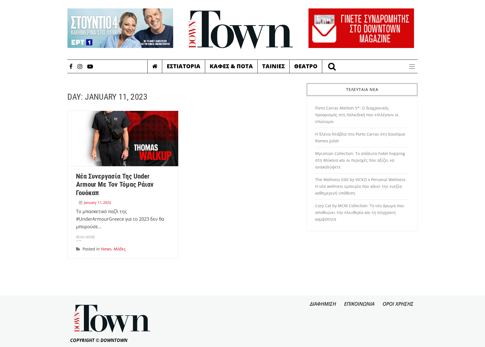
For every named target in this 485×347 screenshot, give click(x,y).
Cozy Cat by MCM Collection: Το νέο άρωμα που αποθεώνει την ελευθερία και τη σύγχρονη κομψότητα (359, 212)
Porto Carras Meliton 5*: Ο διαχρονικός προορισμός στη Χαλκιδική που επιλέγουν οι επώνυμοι (357, 114)
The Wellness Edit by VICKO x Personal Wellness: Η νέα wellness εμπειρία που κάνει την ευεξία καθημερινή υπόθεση (360, 186)
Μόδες (120, 249)
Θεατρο (305, 66)
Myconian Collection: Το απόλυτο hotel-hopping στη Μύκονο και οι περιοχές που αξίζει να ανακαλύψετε (360, 160)
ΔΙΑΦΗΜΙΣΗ (323, 303)
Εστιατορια (183, 66)
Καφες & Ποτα (231, 66)
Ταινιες (273, 66)
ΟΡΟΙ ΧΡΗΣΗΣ (398, 303)
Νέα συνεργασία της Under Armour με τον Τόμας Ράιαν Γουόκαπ (115, 184)
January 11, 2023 (97, 202)
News (106, 249)
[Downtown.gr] (241, 29)
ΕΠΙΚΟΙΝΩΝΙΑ (359, 303)
